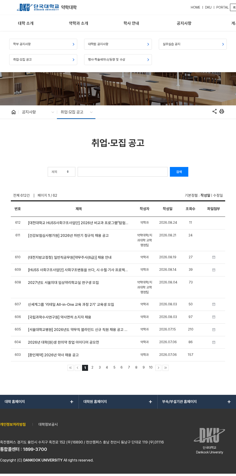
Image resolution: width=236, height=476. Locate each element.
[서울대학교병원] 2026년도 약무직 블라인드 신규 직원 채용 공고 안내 (79, 329)
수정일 (218, 195)
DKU (208, 7)
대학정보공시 (48, 424)
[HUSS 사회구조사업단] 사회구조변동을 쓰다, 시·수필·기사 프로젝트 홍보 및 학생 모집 (79, 270)
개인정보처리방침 (13, 424)
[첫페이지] (71, 368)
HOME (195, 7)
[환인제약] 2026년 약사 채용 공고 (53, 355)
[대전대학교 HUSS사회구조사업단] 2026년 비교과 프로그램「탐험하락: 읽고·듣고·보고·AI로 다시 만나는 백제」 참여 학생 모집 (79, 223)
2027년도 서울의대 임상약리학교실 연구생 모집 (63, 282)
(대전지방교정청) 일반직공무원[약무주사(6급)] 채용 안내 (70, 257)
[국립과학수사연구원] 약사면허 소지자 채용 (59, 317)
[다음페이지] (158, 368)
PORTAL (222, 7)
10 (151, 367)
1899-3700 (35, 449)
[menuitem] (26, 23)
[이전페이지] (78, 368)
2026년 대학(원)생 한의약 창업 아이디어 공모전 (63, 342)
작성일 (205, 195)
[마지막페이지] (165, 368)
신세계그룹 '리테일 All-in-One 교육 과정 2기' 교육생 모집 (71, 304)
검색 (179, 172)
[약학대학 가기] (38, 7)
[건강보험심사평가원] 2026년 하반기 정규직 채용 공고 (68, 235)
